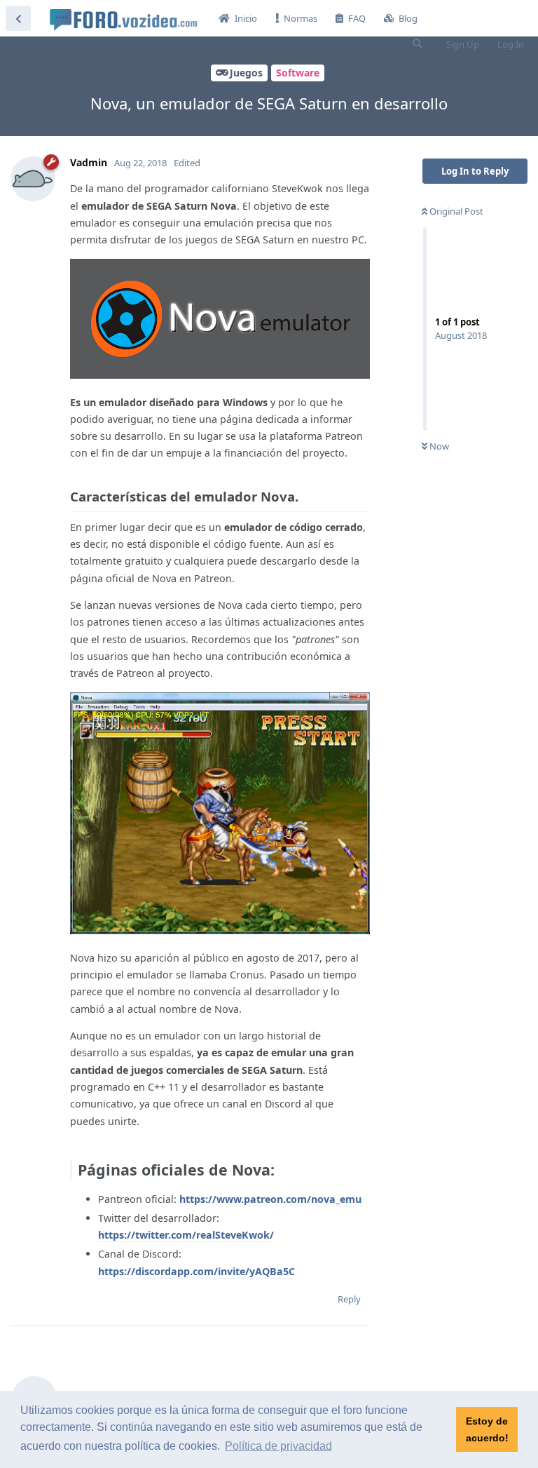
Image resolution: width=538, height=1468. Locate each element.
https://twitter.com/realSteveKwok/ (186, 1234)
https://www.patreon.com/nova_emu (270, 1199)
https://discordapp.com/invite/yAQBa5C (196, 1271)
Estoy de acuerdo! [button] (487, 1429)
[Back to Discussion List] (18, 18)
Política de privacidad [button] (278, 1446)
